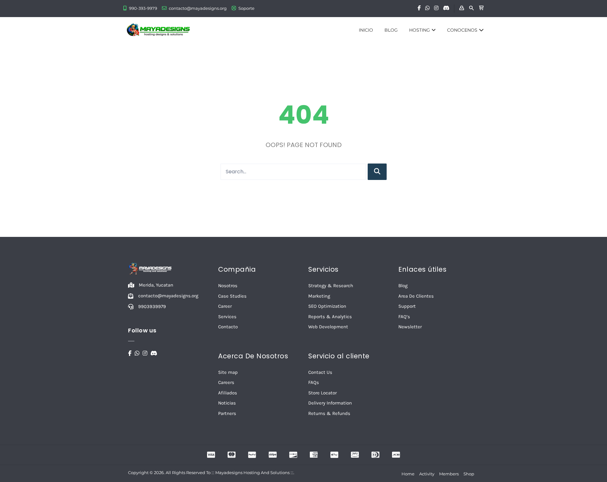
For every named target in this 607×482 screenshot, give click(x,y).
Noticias (227, 403)
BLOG (391, 30)
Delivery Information (330, 403)
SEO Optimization (327, 306)
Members (449, 473)
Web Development (328, 327)
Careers (226, 382)
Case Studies (232, 296)
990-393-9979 (143, 8)
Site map (228, 372)
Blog (403, 285)
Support (407, 306)
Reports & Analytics (330, 316)
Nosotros (227, 285)
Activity (426, 473)
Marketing (319, 296)
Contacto (228, 327)
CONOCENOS (462, 30)
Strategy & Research (330, 285)
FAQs (313, 382)
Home (408, 473)
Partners (227, 413)
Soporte (246, 8)
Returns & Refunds (329, 413)
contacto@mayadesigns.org (198, 8)
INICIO (366, 30)
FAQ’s (404, 316)
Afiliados (227, 393)
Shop (468, 473)
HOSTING (419, 30)
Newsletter (410, 327)
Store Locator (322, 393)
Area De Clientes (416, 296)
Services (227, 316)
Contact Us (320, 372)
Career (225, 306)
